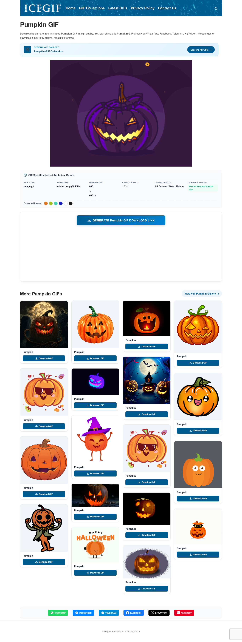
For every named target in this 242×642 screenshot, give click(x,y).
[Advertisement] (121, 253)
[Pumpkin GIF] (44, 324)
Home (70, 7)
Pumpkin (28, 352)
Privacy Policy (142, 7)
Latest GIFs (117, 7)
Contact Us (167, 7)
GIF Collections (92, 7)
